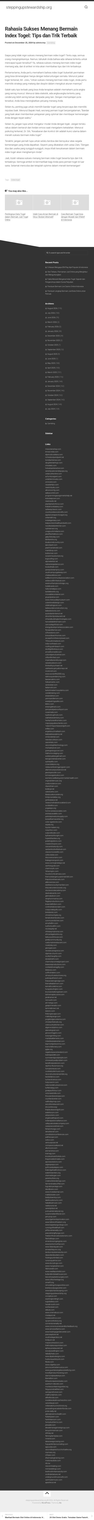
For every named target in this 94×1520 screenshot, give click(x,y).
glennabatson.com (52, 896)
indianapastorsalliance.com (56, 1121)
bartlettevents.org (52, 592)
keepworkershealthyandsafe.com (58, 523)
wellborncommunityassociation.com (59, 578)
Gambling (51, 43)
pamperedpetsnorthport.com (56, 709)
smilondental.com (52, 737)
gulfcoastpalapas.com (54, 1167)
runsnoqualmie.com (53, 1260)
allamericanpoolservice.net (55, 770)
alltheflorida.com (51, 1398)
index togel (15, 180)
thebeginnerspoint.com (54, 860)
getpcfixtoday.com (52, 537)
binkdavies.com (51, 912)
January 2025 (52, 381)
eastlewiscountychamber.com (57, 885)
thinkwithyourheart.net (53, 666)
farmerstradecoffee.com (55, 1184)
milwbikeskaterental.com (55, 1041)
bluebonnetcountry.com (54, 542)
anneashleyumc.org (53, 1250)
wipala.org (49, 825)
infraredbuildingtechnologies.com (58, 619)
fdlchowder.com (51, 1269)
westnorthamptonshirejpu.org (56, 583)
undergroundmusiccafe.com (56, 1477)
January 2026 (52, 331)
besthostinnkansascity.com (56, 1471)
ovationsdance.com (53, 783)
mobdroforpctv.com (53, 844)
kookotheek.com (51, 567)
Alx (60, 1503)
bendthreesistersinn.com (55, 1063)
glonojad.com (50, 948)
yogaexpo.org (50, 808)
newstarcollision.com (53, 740)
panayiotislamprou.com (54, 570)
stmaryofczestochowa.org (55, 975)
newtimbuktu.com (52, 487)
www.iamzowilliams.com (55, 1329)
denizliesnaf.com (52, 1132)
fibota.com (49, 1362)
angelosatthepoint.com (54, 1118)
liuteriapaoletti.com (52, 1055)
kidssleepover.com (52, 498)
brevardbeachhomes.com (55, 635)
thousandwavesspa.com (55, 1096)
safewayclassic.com (53, 509)
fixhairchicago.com (52, 1129)
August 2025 (52, 354)
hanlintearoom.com (53, 1419)
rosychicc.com (51, 830)
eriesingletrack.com (52, 707)
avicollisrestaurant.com (54, 1104)
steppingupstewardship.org (29, 7)
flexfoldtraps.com (52, 1239)
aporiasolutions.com (53, 1162)
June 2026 (51, 317)
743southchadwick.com (54, 641)
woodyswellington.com (54, 1351)
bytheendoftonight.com (54, 836)
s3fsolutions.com (52, 633)
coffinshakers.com (52, 973)
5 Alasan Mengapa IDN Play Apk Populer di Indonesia (67, 267)
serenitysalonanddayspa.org (56, 471)
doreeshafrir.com (52, 959)
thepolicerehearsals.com (55, 879)
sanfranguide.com (52, 866)
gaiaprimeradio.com (53, 1005)
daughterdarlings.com (53, 463)
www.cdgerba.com (52, 1365)
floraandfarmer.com (53, 630)
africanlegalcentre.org (53, 934)
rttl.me (47, 1463)
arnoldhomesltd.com (53, 652)
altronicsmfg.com (52, 490)
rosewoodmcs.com (53, 1318)
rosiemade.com (51, 712)
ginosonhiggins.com (53, 1033)
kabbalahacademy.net (53, 734)
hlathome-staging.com (54, 753)
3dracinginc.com (52, 871)
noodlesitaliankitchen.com (55, 526)
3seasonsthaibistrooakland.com (58, 803)
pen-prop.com (50, 1217)
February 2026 (53, 327)
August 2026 (52, 308)
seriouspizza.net (51, 1143)
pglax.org (49, 1049)
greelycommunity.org (53, 940)
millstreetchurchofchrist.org (56, 1406)
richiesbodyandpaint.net (54, 457)
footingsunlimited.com (54, 1258)
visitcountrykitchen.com (54, 1025)
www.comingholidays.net (55, 863)
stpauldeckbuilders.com (54, 1255)
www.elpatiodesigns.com (55, 1356)
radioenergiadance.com (54, 564)
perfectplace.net (51, 800)
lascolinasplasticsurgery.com (56, 1277)
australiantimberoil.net (53, 614)
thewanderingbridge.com (55, 981)
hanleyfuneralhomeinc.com (56, 720)
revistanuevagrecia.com (54, 951)
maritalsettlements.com (54, 1038)
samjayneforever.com (53, 1392)
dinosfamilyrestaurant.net (55, 616)
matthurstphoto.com (53, 1395)
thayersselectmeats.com (55, 1159)
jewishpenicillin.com (53, 773)
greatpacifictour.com (53, 1091)
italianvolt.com (51, 687)
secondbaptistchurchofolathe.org (58, 1450)
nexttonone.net (51, 1206)
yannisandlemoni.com (54, 698)
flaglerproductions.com (54, 901)
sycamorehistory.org (53, 1321)
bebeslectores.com (52, 611)
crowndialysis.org (52, 764)
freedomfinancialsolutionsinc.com (58, 1236)
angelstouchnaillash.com (55, 731)
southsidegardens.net (53, 1337)
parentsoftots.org (52, 1178)
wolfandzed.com (51, 1307)
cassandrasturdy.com (54, 846)
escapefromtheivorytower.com (57, 638)
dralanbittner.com (52, 696)
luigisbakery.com (51, 1302)
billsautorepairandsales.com (56, 1381)
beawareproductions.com (55, 964)
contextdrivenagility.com (54, 967)
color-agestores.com (53, 822)
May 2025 (51, 363)
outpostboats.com (52, 833)
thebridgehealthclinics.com (55, 1170)
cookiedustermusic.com (54, 1071)
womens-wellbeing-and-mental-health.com (61, 778)
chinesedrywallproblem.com (56, 1060)
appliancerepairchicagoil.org (56, 515)
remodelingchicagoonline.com (57, 1285)
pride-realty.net (50, 1411)
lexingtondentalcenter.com (55, 759)
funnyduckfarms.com (53, 1422)
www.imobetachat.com (54, 1192)
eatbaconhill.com (52, 493)
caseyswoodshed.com (54, 1126)
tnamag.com (50, 1153)
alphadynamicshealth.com (55, 1414)
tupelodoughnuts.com (54, 715)
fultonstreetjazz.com (53, 589)
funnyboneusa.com (53, 1069)
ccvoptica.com (51, 1296)
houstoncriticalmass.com (55, 874)
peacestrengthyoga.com (54, 1233)
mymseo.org (50, 1452)
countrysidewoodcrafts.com (56, 512)
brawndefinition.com (53, 904)
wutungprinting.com (53, 1036)
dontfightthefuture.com (54, 649)
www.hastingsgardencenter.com (57, 1332)
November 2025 (53, 340)
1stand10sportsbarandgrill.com (57, 726)
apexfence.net (50, 1482)
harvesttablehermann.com (55, 622)
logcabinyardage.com (53, 1186)
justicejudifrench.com (53, 978)
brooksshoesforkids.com (55, 1156)
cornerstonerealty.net (53, 1323)
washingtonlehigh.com (54, 1299)
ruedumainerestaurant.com (55, 942)
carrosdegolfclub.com (54, 624)
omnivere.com (51, 482)
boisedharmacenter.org (54, 819)
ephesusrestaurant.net (54, 1348)
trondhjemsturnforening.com (56, 1373)
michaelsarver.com (52, 748)
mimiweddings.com (53, 1469)
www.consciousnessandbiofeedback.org (61, 1326)
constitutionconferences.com (56, 1134)
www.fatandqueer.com (54, 1247)
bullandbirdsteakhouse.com (56, 1274)
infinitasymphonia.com (54, 932)
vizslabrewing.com (52, 693)
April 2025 (51, 368)
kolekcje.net (49, 789)
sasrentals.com (51, 742)
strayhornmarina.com (53, 899)
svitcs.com (49, 1140)
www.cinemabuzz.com (54, 1312)
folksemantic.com (52, 682)
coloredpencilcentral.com (55, 655)
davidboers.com (51, 1189)
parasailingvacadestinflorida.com (58, 1408)
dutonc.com (50, 1011)
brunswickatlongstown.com (56, 992)
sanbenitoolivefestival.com (55, 849)
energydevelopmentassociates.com (59, 627)
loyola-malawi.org (52, 827)
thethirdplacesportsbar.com (56, 1345)
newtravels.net (50, 501)
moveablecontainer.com (54, 594)
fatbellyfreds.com (52, 1354)
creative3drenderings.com (55, 1181)
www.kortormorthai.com (55, 1244)
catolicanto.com (51, 792)
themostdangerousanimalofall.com (59, 877)
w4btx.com (49, 729)
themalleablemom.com (54, 984)
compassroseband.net (54, 1145)
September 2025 (53, 350)
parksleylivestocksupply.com (56, 816)
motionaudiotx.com (53, 1461)
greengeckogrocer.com (54, 751)
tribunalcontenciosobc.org (55, 888)
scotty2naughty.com (53, 956)
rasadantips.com (52, 485)
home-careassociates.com (55, 811)
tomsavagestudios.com (54, 775)
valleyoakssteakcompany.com (57, 1123)
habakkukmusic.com (53, 1203)
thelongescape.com (53, 1014)
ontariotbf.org (50, 518)
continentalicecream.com (55, 907)
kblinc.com (49, 704)
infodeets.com (51, 466)
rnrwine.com (50, 1439)
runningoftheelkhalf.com (54, 1228)
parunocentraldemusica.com (56, 1367)
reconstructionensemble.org (56, 1074)
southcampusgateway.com (56, 572)
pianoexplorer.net (52, 1334)
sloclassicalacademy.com (55, 890)
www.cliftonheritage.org (54, 1280)
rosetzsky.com (51, 945)
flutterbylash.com (52, 1417)
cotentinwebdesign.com (54, 603)
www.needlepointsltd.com (55, 1271)
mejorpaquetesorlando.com (56, 723)
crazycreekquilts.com (53, 910)
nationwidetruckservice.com (56, 1085)
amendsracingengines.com (56, 1241)
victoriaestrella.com (53, 1093)
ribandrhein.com (51, 786)
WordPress (46, 1503)
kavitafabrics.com (52, 1077)
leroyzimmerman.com (54, 1430)
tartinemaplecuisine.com (54, 995)
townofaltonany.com (53, 1047)
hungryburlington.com (54, 989)
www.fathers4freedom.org (55, 1222)
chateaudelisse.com (53, 575)
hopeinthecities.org (52, 838)
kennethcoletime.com (53, 986)
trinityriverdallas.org (52, 797)
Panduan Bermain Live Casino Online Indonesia (65, 286)
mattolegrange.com (53, 1016)
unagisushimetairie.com (54, 531)
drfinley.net (49, 1433)
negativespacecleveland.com (56, 1052)
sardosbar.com (51, 685)
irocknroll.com (51, 671)
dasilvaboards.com (52, 893)
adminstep (41, 43)
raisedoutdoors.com (53, 663)
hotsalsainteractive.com (54, 468)
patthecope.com (51, 1137)
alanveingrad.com (52, 1030)
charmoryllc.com (52, 868)
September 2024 (53, 400)
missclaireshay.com (53, 449)
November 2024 (53, 391)
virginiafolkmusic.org (53, 781)
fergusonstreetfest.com (54, 1389)
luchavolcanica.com (53, 1080)
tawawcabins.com (52, 679)
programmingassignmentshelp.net (58, 496)
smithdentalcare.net (52, 1474)
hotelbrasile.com (51, 586)
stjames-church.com (53, 953)
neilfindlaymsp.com (52, 1101)
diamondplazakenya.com (55, 1376)
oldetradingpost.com (53, 605)
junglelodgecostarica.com (55, 1019)
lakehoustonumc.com (54, 1200)
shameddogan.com (53, 1175)
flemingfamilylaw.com (53, 1436)
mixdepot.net (50, 1315)
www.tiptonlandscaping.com (56, 1291)
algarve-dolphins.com (53, 1027)
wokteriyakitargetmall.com (55, 756)
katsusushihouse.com (54, 937)
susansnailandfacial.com (55, 1214)
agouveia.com (50, 1447)
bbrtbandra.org (51, 539)
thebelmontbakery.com (54, 507)
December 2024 (53, 386)
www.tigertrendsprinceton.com (57, 1219)
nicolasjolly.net (51, 929)
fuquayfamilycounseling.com (56, 1444)
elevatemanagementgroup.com (57, 1428)
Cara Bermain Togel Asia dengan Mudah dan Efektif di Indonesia (73, 217)
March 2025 (52, 372)
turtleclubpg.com (51, 1088)
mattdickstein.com (52, 1195)
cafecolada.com (51, 855)
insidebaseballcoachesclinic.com (58, 1400)
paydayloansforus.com (54, 504)
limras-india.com (51, 452)
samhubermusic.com (53, 1480)
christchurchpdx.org (53, 915)
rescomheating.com (53, 1466)
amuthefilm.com (51, 923)
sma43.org (49, 1282)
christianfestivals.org (53, 1022)
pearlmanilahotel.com (53, 548)
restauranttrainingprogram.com (57, 767)
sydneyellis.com (51, 762)
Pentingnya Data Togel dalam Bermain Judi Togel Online (16, 217)
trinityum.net (50, 1340)
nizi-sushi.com (51, 1000)
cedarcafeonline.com (53, 474)
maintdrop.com (51, 550)
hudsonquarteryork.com (54, 1359)
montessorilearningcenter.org (56, 1387)
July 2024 (51, 409)
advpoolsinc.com (52, 1115)
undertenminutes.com (53, 479)
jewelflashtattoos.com (54, 534)
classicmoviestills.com (54, 852)
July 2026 (51, 313)
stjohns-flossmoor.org (54, 1066)
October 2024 (52, 395)
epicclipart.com (51, 545)
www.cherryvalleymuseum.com (57, 600)
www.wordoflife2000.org (55, 674)
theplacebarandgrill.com (54, 1110)
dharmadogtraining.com (54, 1458)
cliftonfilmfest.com (52, 657)
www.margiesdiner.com (54, 1266)
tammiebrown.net (52, 1008)
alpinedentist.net (51, 561)
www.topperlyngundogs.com (56, 1225)
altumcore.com (51, 1148)
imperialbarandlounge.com (55, 660)
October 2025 (52, 345)
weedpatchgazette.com (54, 701)
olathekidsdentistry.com (54, 718)
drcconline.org (51, 1107)
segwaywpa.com (52, 1164)
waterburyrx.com (52, 1112)
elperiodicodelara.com (54, 455)
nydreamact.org (51, 528)
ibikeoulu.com (50, 970)
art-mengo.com (51, 1003)
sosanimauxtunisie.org (54, 556)
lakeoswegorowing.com (54, 1441)
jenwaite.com (50, 1425)
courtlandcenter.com (53, 1099)
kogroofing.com (51, 559)
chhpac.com (50, 1455)
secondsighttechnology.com (56, 745)
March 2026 (52, 322)
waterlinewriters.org (52, 1173)
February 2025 (53, 377)
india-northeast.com (53, 644)
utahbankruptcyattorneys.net (56, 668)
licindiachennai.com (53, 460)
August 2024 (52, 404)
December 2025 (53, 336)
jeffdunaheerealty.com (53, 1230)
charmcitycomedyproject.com (57, 962)
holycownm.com (52, 1082)
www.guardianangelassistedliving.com (60, 1370)
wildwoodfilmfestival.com (55, 581)
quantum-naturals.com (54, 1384)
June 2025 (51, 359)
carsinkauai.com (51, 1403)
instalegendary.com (52, 520)
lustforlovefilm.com (52, 926)
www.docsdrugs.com (53, 1263)
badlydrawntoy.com (53, 1197)
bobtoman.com (51, 553)
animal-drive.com (52, 1151)
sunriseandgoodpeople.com (56, 1058)
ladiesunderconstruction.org (56, 608)
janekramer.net (51, 997)
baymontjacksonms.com (55, 1044)
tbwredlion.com (51, 1378)
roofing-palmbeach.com (54, 646)
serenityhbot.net (51, 1208)
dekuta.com (49, 1310)
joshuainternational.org (54, 1211)
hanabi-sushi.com (52, 1304)
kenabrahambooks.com (54, 918)
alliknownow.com (52, 882)
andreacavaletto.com (53, 814)
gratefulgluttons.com (53, 841)
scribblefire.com (51, 805)
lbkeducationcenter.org (54, 794)
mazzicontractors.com (54, 1343)
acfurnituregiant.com (53, 476)
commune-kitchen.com (54, 921)
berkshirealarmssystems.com (57, 690)
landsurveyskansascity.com (56, 1252)
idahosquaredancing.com (55, 677)
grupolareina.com (52, 597)
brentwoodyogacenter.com (55, 1288)
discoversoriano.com (53, 857)
